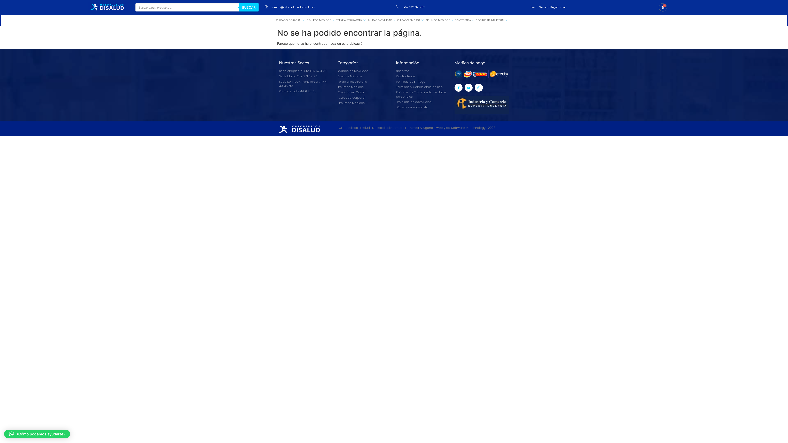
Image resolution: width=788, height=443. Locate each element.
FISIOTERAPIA (463, 20)
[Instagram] (479, 88)
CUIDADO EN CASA (408, 20)
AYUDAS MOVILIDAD (380, 20)
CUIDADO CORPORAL (289, 20)
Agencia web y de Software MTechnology (454, 128)
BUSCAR (248, 7)
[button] (37, 434)
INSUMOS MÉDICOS (437, 20)
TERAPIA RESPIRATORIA (349, 20)
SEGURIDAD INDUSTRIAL (490, 20)
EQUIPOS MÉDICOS (319, 20)
